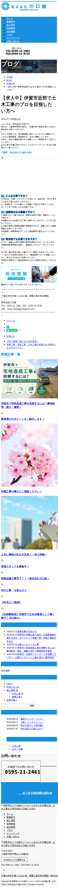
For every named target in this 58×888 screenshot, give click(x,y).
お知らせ (16, 118)
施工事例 (10, 24)
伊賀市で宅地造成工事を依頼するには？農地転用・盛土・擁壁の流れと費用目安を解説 (31, 649)
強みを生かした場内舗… (32, 725)
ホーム (9, 18)
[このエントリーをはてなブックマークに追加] (7, 327)
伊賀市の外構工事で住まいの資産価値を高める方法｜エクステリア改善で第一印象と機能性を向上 (31, 638)
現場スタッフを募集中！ (15, 566)
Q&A (9, 683)
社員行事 (11, 700)
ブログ (9, 34)
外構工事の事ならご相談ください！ (21, 491)
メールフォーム (10, 57)
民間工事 (17, 696)
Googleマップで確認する (14, 859)
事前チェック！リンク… (32, 718)
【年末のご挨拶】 (11, 602)
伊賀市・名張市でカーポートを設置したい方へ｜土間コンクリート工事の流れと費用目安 (31, 655)
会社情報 (10, 31)
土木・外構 (17, 749)
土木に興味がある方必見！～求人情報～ (24, 554)
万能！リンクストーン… (32, 722)
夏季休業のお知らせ (27, 631)
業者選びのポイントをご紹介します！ (23, 419)
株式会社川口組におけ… (32, 728)
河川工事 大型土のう (14, 590)
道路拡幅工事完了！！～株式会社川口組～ (25, 578)
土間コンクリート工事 (28, 644)
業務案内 (10, 21)
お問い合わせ (12, 41)
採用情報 (10, 28)
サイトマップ (12, 37)
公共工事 (17, 693)
